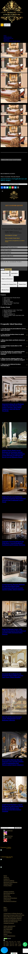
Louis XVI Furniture (16, 916)
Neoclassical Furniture (10, 901)
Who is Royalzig (8, 927)
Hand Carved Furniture (10, 898)
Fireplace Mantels (16, 918)
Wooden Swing (8, 920)
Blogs (5, 907)
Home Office (7, 916)
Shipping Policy (8, 884)
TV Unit (22, 915)
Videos (5, 909)
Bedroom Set (7, 915)
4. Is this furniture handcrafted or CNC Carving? (14, 346)
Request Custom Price (14, 184)
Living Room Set (8, 913)
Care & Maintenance (9, 936)
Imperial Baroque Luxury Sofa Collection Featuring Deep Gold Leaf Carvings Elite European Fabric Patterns (14, 631)
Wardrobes (14, 921)
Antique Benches (8, 37)
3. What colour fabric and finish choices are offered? (14, 340)
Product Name (4, 245)
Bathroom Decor (17, 920)
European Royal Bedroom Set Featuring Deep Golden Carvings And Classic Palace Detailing (12, 675)
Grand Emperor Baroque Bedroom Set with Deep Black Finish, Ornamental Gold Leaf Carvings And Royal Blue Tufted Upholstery (13, 587)
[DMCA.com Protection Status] (7, 939)
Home (5, 35)
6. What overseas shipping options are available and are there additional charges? (14, 359)
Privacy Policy (8, 885)
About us (6, 877)
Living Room (7, 899)
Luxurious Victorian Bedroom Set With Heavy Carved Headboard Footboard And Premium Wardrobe (13, 543)
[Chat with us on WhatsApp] (25, 944)
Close (2, 269)
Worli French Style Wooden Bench (12, 41)
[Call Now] (4, 950)
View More (4, 421)
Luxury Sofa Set (15, 915)
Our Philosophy (8, 929)
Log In (5, 910)
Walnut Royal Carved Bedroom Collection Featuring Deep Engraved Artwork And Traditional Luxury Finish (14, 499)
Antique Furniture (9, 891)
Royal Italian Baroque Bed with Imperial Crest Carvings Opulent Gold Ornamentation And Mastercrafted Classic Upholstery (13, 762)
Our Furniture (8, 932)
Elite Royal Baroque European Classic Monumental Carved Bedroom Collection (12, 718)
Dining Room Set (17, 913)
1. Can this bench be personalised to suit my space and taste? (14, 329)
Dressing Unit (7, 918)
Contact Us (7, 879)
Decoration (7, 895)
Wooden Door (7, 921)
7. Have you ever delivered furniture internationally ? (14, 365)
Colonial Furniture (9, 923)
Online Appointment (9, 926)
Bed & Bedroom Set (8, 38)
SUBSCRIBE (18, 827)
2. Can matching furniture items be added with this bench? (14, 335)
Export (5, 934)
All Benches (6, 39)
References (7, 931)
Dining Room (7, 896)
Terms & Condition (9, 880)
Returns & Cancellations (10, 882)
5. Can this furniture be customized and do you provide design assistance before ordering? (14, 353)
